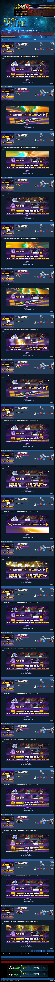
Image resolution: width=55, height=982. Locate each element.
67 (41, 36)
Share (52, 129)
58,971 (52, 43)
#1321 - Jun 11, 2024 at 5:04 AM (7, 40)
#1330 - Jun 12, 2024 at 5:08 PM (7, 450)
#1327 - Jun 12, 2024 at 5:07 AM (7, 313)
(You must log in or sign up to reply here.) (8, 950)
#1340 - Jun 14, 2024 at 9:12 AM (7, 905)
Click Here (52, 91)
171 (49, 36)
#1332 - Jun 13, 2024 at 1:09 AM (7, 541)
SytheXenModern (4, 978)
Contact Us (43, 978)
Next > (52, 36)
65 (38, 36)
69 (44, 36)
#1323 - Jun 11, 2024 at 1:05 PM (7, 131)
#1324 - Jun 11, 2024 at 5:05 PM (7, 177)
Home (49, 978)
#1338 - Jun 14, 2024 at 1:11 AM (7, 814)
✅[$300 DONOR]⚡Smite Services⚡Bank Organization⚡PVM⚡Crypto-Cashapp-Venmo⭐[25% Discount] (24, 953)
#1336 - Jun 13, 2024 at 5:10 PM (7, 723)
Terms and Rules (52, 980)
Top (51, 978)
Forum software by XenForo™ (9, 980)
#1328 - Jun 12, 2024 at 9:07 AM (7, 359)
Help (46, 978)
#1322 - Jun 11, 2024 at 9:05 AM (7, 86)
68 (43, 36)
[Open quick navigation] (53, 30)
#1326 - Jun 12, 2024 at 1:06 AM (7, 268)
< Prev (32, 36)
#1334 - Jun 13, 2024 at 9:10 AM (7, 632)
